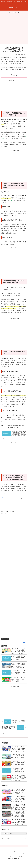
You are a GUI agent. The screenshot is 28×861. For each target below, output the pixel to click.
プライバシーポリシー (7, 854)
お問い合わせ (20, 856)
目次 (12, 75)
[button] (25, 838)
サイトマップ (20, 854)
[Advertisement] (14, 28)
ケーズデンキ (5, 638)
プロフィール (7, 856)
